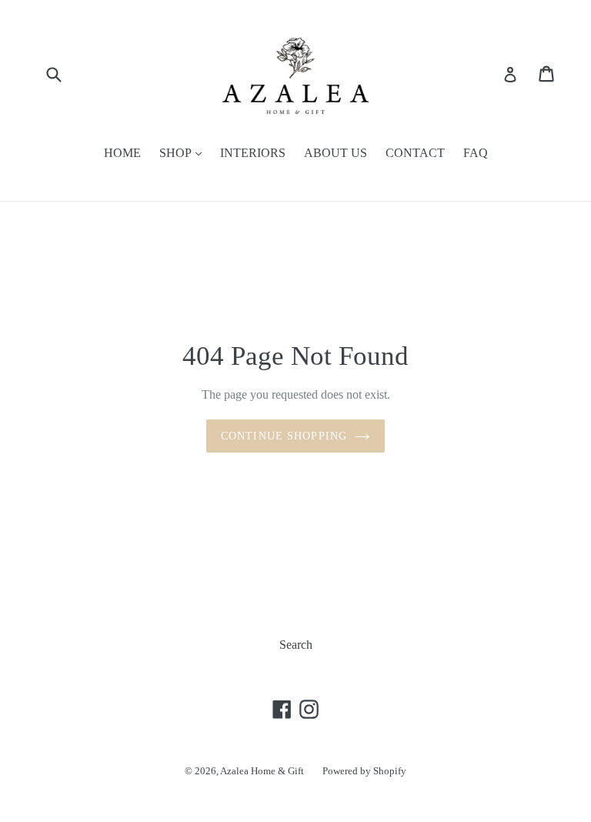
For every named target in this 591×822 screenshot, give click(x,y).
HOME (122, 152)
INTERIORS (252, 152)
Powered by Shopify (364, 771)
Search (295, 644)
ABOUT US (335, 152)
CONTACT (415, 152)
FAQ (475, 152)
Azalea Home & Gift (262, 771)
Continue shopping (284, 436)
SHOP (176, 152)
